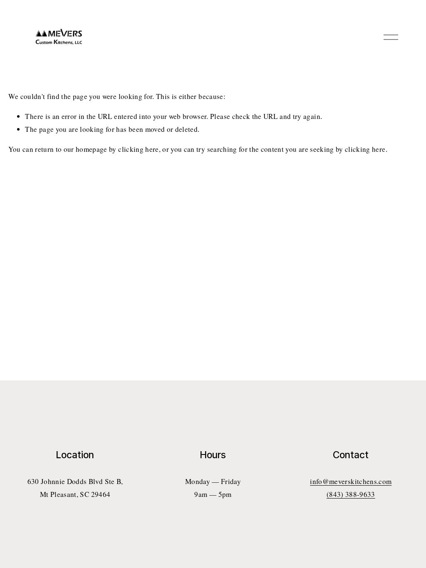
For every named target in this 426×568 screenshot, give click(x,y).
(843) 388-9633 (351, 494)
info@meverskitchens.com (350, 481)
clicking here (138, 149)
